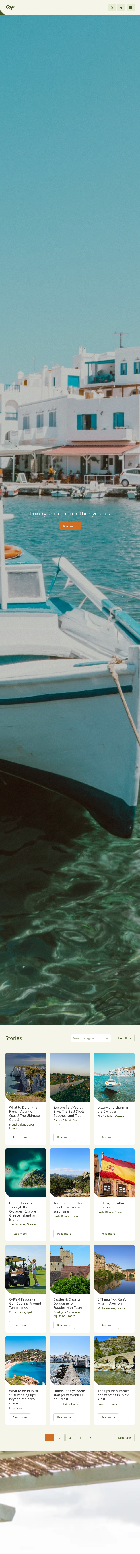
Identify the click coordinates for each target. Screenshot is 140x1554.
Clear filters (123, 1038)
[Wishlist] (121, 7)
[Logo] (10, 7)
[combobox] (91, 1037)
